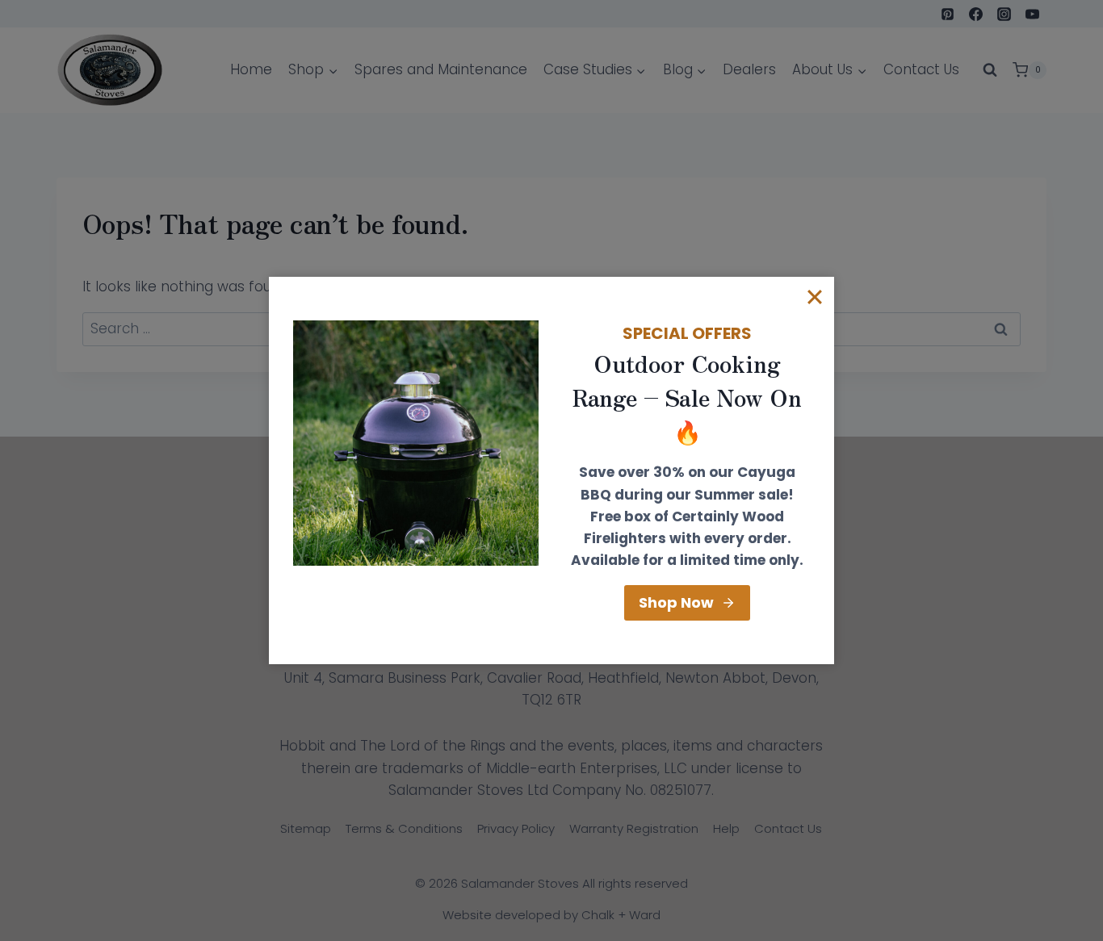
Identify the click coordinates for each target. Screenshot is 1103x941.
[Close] (814, 296)
